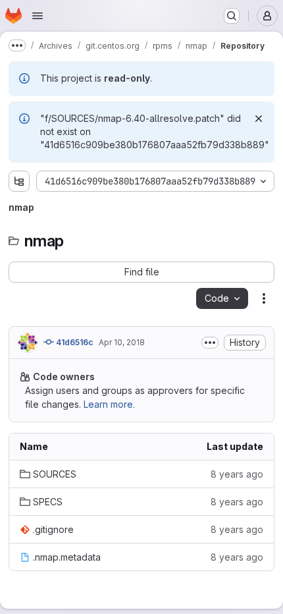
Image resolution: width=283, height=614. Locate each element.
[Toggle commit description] (210, 343)
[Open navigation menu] (37, 15)
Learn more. (109, 404)
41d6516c (73, 342)
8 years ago (237, 474)
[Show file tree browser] (19, 181)
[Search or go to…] (232, 16)
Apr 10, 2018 (122, 342)
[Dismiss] (259, 118)
